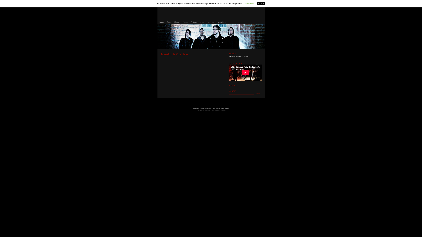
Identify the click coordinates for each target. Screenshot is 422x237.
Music (176, 22)
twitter (218, 45)
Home (161, 22)
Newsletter (222, 22)
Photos (185, 22)
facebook (175, 45)
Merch (202, 22)
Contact (211, 22)
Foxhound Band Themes (218, 110)
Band (169, 22)
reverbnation (197, 45)
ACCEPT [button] (261, 4)
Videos (194, 22)
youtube (235, 45)
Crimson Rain (211, 10)
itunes (251, 45)
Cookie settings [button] (249, 3)
